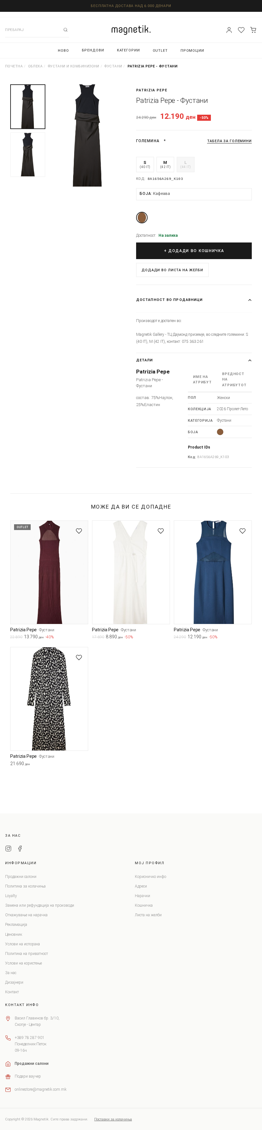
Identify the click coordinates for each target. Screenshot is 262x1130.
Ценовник (13, 934)
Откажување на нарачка (26, 915)
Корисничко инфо (150, 876)
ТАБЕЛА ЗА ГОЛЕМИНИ (229, 141)
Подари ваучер (28, 1076)
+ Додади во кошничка (194, 251)
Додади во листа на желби (172, 270)
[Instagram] (8, 849)
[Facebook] (20, 849)
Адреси (141, 886)
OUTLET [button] (160, 51)
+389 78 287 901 (29, 1037)
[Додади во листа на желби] (79, 531)
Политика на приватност (26, 953)
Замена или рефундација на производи (39, 905)
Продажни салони (20, 876)
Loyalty (11, 896)
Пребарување (65, 29)
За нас (10, 973)
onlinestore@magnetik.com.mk (40, 1089)
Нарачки (142, 896)
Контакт (12, 992)
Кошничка (144, 905)
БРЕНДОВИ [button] (93, 50)
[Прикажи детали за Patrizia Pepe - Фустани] (49, 572)
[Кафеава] (142, 217)
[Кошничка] (253, 30)
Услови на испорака (22, 944)
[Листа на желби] (241, 30)
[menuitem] (63, 50)
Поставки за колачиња (113, 1119)
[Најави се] (229, 30)
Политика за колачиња (25, 886)
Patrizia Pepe (151, 90)
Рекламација (16, 924)
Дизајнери (14, 982)
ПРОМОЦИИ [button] (192, 51)
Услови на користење (23, 963)
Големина (147, 141)
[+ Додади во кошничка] (83, 638)
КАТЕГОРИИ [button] (128, 50)
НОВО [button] (63, 51)
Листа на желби (148, 915)
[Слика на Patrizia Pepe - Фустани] (87, 135)
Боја (155, 193)
